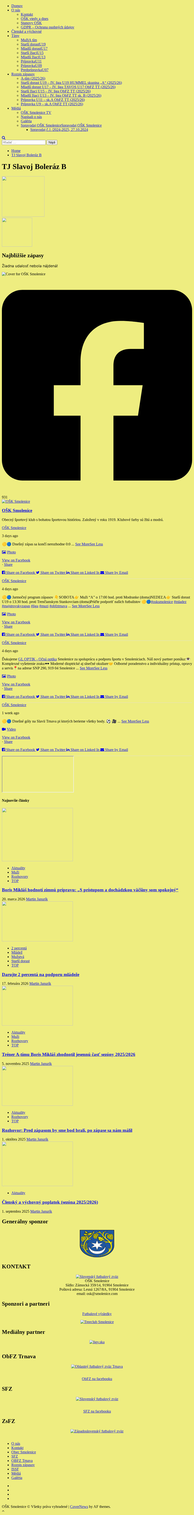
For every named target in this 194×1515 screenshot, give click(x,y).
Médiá (16, 108)
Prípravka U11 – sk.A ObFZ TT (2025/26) (53, 100)
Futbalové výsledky (97, 1314)
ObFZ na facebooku (97, 1379)
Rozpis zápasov (23, 74)
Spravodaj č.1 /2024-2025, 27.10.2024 (59, 130)
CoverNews (79, 1507)
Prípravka (31, 61)
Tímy (15, 36)
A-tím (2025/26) (33, 78)
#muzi (43, 606)
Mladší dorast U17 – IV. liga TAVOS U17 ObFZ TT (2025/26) (68, 87)
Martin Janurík (37, 899)
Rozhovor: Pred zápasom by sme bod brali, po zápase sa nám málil (67, 1130)
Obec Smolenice (23, 1452)
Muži (29, 40)
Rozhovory (19, 877)
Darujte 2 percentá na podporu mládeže (40, 974)
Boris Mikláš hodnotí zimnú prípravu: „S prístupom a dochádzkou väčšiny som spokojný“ (90, 889)
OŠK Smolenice (14, 528)
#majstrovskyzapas (16, 606)
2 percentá (19, 948)
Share (8, 564)
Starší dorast (33, 44)
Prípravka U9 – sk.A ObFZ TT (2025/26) (52, 104)
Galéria (26, 121)
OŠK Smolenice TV (36, 113)
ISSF (15, 1469)
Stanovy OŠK (31, 23)
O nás (15, 10)
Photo (11, 552)
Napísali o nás (31, 117)
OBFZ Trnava (22, 1461)
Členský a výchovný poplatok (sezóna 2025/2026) (50, 1202)
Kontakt (27, 14)
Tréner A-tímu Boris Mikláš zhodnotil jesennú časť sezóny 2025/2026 (68, 1054)
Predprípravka (34, 70)
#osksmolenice (162, 602)
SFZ (14, 1456)
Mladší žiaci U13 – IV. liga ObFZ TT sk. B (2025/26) (61, 95)
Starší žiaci (32, 53)
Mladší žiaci (33, 57)
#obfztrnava (58, 606)
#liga (34, 606)
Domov (17, 6)
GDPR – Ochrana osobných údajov (47, 27)
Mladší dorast (34, 48)
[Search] (3, 138)
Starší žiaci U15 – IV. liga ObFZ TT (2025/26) (56, 91)
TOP (15, 881)
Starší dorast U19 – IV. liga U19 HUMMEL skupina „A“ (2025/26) (71, 83)
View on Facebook (16, 560)
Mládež (16, 952)
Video (11, 729)
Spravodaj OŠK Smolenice (61, 125)
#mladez (180, 602)
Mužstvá (17, 957)
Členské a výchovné (26, 31)
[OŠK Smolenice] (16, 501)
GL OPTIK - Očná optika (37, 659)
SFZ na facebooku (97, 1411)
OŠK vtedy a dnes (34, 19)
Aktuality (18, 868)
